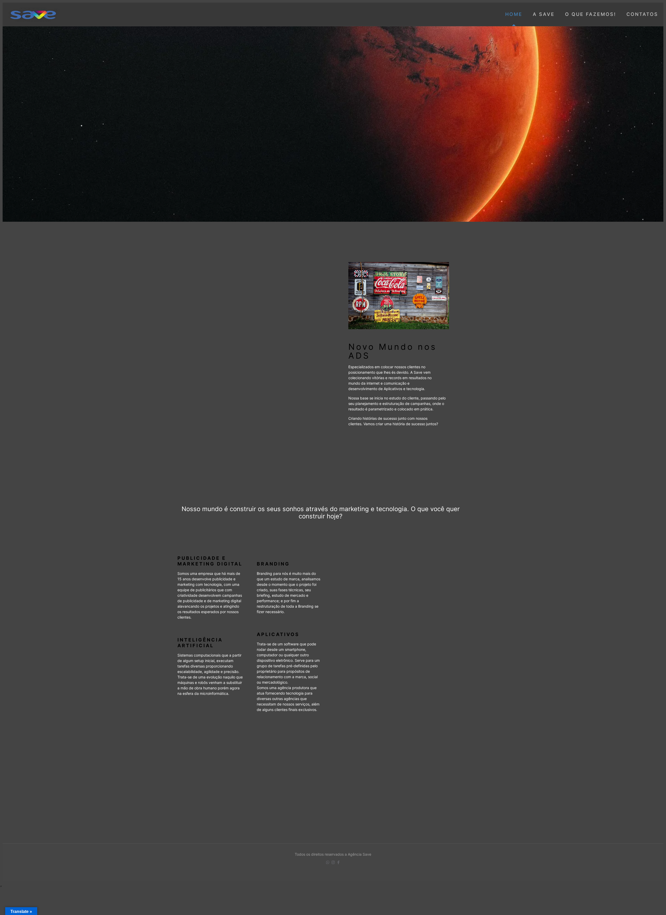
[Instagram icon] (333, 862)
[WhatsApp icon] (328, 862)
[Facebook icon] (339, 862)
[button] (1, 886)
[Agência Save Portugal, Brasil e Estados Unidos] (34, 14)
